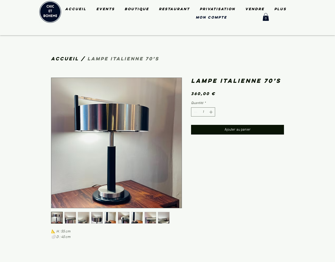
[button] (266, 17)
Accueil (65, 59)
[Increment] (211, 112)
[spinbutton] (203, 112)
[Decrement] (195, 112)
